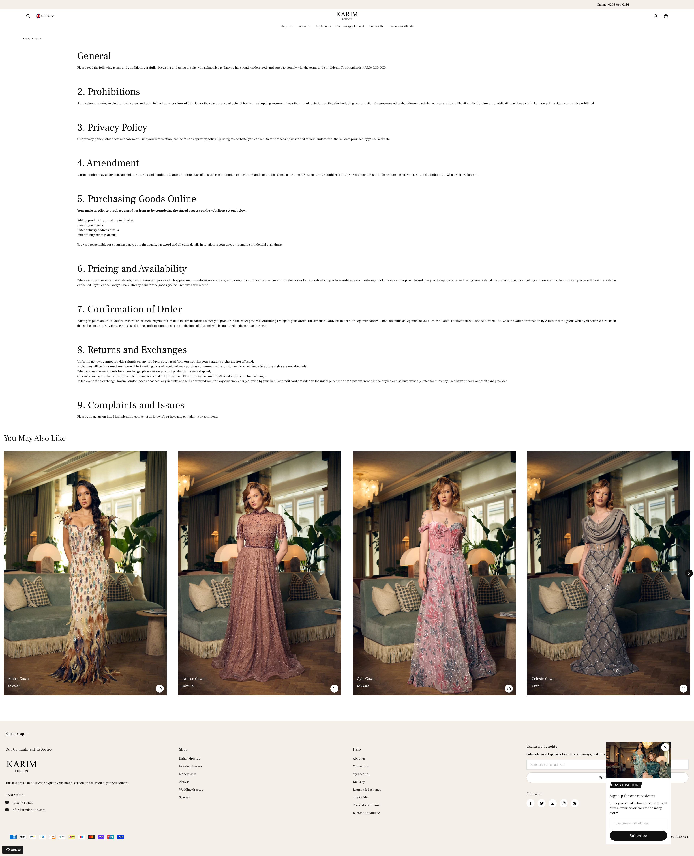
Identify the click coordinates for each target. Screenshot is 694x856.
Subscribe (638, 835)
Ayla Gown (366, 678)
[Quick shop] (160, 689)
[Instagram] (564, 803)
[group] (91, 573)
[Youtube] (553, 803)
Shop (284, 26)
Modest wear (187, 774)
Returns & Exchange (367, 790)
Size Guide (360, 797)
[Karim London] (347, 16)
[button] (28, 16)
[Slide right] (669, 5)
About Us (305, 26)
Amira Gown (18, 678)
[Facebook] (530, 803)
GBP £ (45, 16)
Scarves (184, 797)
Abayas (184, 782)
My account (361, 774)
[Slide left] (25, 5)
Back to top (14, 733)
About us (359, 758)
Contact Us (376, 26)
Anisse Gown (194, 678)
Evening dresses (190, 766)
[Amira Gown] (85, 573)
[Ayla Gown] (434, 573)
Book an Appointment (350, 26)
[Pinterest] (575, 803)
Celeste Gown (543, 678)
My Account (323, 26)
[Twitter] (541, 803)
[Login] (656, 16)
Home (26, 38)
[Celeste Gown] (608, 573)
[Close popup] (665, 747)
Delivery (359, 782)
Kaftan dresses (189, 758)
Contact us (360, 766)
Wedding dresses (191, 790)
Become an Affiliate (347, 5)
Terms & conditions (366, 805)
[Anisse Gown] (259, 573)
